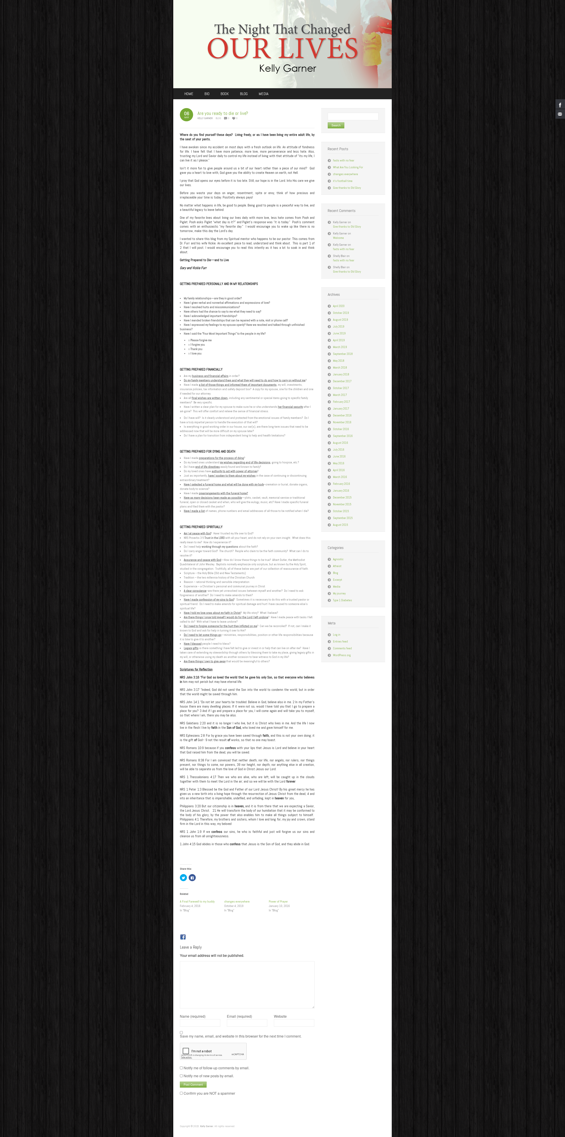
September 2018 (343, 354)
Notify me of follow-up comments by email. (216, 1067)
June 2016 (339, 456)
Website (280, 1016)
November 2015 (342, 504)
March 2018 (340, 367)
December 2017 (342, 381)
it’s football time (342, 181)
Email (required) (239, 1016)
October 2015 (341, 511)
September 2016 (343, 436)
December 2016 (342, 415)
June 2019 (339, 333)
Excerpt (337, 580)
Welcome (338, 238)
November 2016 (342, 422)
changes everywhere (237, 901)
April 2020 (339, 306)
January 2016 (341, 491)
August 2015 (340, 525)
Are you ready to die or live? (223, 113)
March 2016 (340, 477)
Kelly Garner (206, 1126)
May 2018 (338, 361)
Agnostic (338, 559)
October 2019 (341, 313)
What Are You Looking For (348, 167)
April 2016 (339, 470)
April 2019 (339, 340)
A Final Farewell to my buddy (197, 901)
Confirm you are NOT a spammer (209, 1093)
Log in (336, 635)
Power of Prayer (278, 901)
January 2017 (341, 408)
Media (336, 586)
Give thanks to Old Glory (347, 188)
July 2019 (338, 326)
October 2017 (341, 388)
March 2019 (340, 347)
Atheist (337, 566)
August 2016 (340, 443)
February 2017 (341, 402)
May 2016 (338, 463)
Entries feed (340, 641)
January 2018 (341, 374)
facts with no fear (343, 160)
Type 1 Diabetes (342, 600)
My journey (339, 593)
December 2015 (342, 497)
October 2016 (341, 429)
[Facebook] (183, 937)
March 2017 (340, 395)
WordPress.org (342, 655)
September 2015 (343, 518)
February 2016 (341, 484)
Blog (218, 118)
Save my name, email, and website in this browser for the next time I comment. (240, 1036)
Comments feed (342, 648)
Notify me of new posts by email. (209, 1075)
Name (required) (192, 1016)
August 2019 (340, 320)
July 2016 (338, 449)
